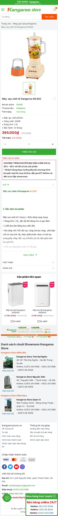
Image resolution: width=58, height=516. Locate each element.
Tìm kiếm (49, 16)
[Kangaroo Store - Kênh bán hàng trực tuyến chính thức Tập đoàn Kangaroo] (24, 10)
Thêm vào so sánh (10, 158)
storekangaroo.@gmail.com (22, 485)
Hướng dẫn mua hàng (40, 429)
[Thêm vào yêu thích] (54, 98)
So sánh (17, 321)
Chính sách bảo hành (39, 440)
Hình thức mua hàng (11, 436)
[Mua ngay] (5, 294)
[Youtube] (16, 466)
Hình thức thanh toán (11, 440)
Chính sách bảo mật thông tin (14, 445)
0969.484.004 (16, 493)
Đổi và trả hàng (37, 436)
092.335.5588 (46, 506)
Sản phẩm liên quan (29, 276)
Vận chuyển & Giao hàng (41, 432)
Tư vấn (5, 432)
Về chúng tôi (8, 429)
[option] (29, 55)
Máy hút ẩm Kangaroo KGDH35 (15, 311)
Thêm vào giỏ (29, 152)
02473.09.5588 (21, 489)
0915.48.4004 (46, 509)
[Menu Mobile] (3, 9)
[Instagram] (22, 466)
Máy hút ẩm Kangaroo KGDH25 (42, 311)
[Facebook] (4, 466)
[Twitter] (10, 466)
